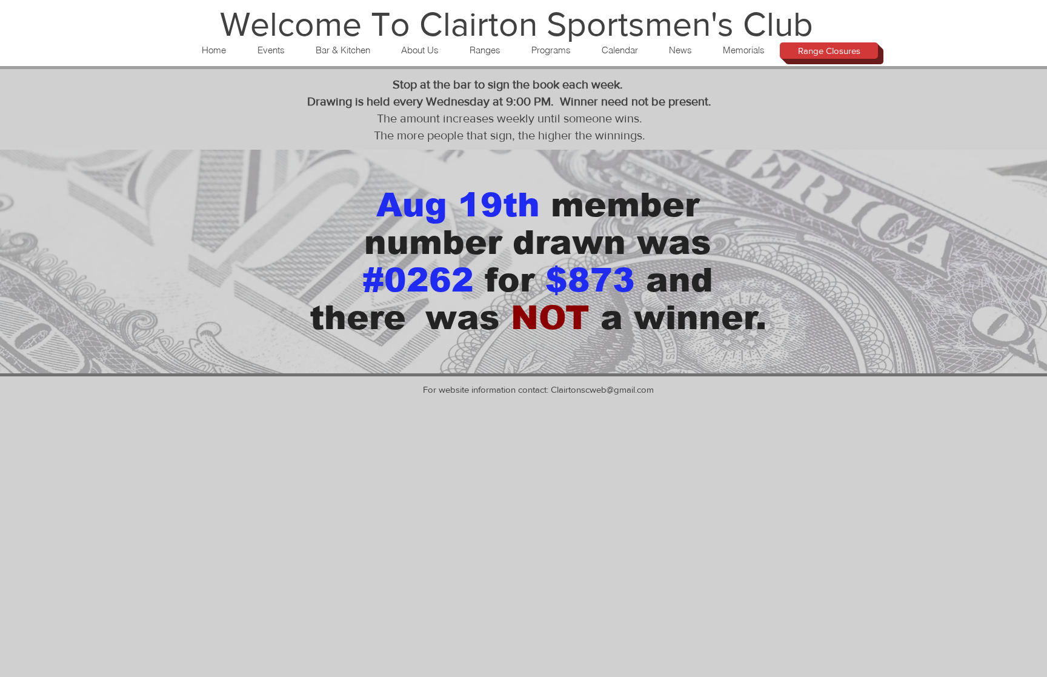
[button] (270, 50)
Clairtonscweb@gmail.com (602, 389)
